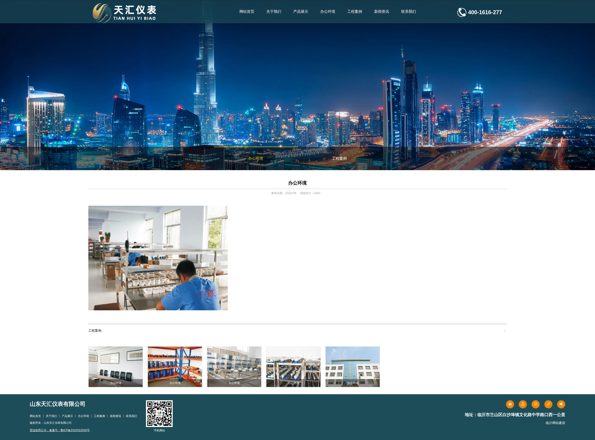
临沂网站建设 (555, 423)
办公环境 (327, 11)
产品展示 (300, 11)
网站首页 (246, 11)
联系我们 (408, 11)
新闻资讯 (381, 11)
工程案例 (354, 11)
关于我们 (273, 11)
